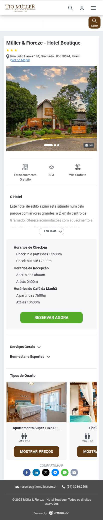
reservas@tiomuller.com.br (38, 486)
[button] (48, 145)
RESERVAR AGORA (51, 317)
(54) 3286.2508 (77, 486)
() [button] (20, 60)
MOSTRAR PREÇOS (36, 451)
